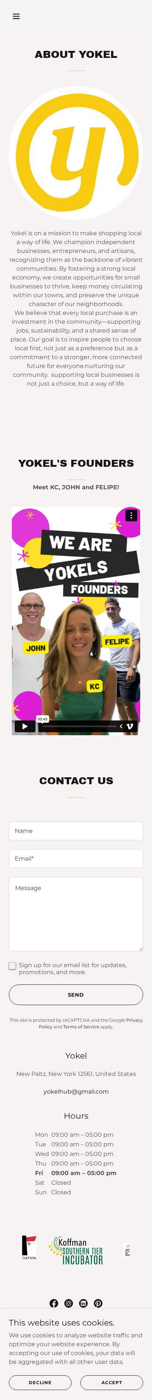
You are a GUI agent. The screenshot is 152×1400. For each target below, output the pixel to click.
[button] (24, 16)
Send (76, 994)
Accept (111, 1382)
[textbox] (76, 830)
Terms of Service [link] (81, 1026)
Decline (40, 1382)
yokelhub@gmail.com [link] (76, 1091)
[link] (53, 1303)
